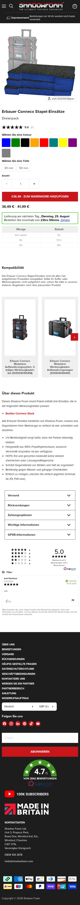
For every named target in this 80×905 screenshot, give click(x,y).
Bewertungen (11, 649)
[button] (40, 774)
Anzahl (5, 175)
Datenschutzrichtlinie (18, 669)
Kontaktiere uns (13, 679)
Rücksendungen (13, 659)
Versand (8, 654)
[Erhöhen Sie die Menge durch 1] (34, 184)
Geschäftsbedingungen (18, 674)
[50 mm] (24, 172)
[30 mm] (9, 172)
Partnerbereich (13, 688)
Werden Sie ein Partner (18, 683)
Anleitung (9, 693)
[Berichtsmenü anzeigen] (72, 600)
